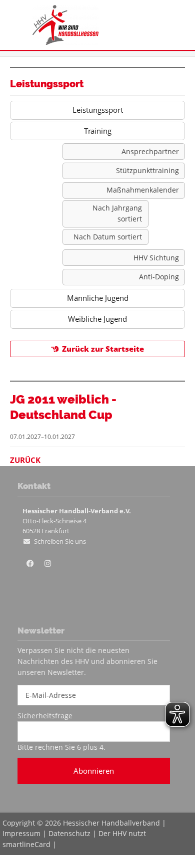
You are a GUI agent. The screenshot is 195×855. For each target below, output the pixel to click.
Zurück (25, 460)
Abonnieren (94, 771)
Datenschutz (69, 833)
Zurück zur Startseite (103, 349)
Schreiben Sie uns (60, 541)
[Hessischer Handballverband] (65, 42)
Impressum (21, 833)
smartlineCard (26, 844)
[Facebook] (30, 563)
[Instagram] (47, 563)
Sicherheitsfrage (45, 715)
